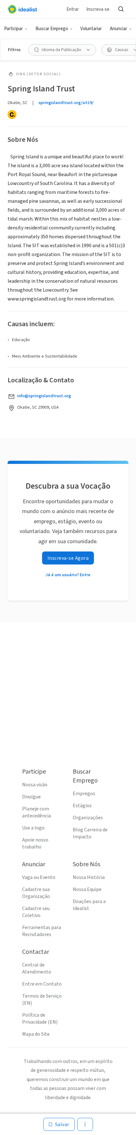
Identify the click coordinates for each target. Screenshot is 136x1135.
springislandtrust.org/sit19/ (66, 103)
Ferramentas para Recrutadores (41, 931)
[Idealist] (22, 9)
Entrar (72, 9)
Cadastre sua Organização (36, 893)
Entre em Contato (42, 983)
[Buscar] (120, 9)
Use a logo (33, 827)
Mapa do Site (36, 1034)
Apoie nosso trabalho (35, 843)
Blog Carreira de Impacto (90, 833)
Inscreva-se (97, 9)
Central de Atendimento (36, 968)
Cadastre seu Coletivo (36, 912)
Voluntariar (91, 28)
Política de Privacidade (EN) (40, 1019)
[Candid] (12, 114)
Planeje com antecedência (36, 812)
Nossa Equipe (87, 889)
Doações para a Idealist (89, 905)
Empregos (84, 793)
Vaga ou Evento (38, 877)
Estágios (82, 805)
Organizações (88, 817)
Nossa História (89, 877)
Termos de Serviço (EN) (42, 999)
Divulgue (31, 796)
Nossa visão (34, 784)
